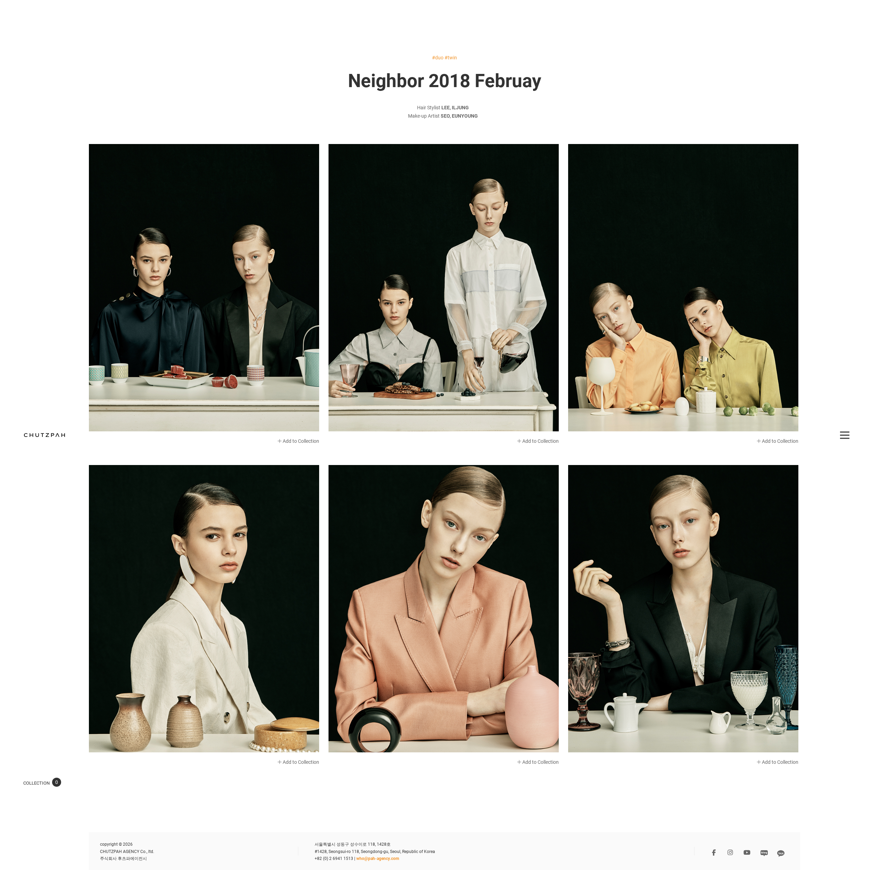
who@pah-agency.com (377, 858)
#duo (437, 57)
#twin (450, 57)
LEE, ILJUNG (455, 107)
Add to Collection (300, 441)
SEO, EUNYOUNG (459, 115)
